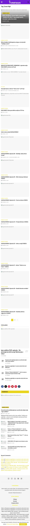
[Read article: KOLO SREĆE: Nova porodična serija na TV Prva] (15, 100)
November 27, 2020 (5, 180)
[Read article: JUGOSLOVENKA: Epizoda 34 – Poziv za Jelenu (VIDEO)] (15, 190)
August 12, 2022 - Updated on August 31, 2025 (10, 45)
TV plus (3, 86)
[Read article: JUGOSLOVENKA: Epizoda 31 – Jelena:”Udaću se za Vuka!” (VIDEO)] (15, 255)
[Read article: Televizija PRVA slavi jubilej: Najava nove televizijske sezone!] (4, 448)
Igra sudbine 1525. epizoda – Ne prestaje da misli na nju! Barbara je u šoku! (12, 352)
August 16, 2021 (5, 112)
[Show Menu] (1, 2)
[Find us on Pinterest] (15, 386)
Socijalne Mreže (15, 503)
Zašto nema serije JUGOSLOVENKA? (9, 132)
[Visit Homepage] (15, 2)
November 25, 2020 (5, 223)
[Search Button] (28, 2)
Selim (2, 460)
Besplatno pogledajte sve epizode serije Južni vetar (16, 378)
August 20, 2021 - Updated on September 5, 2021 (10, 90)
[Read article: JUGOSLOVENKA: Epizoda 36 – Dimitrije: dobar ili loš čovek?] (15, 143)
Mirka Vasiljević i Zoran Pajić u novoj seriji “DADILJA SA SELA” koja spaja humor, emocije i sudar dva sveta (13, 17)
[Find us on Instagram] (9, 386)
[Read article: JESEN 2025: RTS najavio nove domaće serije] (4, 443)
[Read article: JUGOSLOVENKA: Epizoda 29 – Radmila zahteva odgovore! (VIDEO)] (15, 301)
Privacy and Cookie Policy (12, 524)
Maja (2, 462)
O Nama (15, 499)
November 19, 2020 (5, 315)
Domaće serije (6, 13)
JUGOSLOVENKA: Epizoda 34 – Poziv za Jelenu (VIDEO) (14, 200)
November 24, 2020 (5, 245)
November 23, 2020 (5, 268)
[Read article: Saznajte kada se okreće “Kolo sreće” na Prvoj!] (15, 78)
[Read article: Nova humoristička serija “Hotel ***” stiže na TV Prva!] (4, 437)
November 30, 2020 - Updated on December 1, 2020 (10, 157)
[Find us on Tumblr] (19, 386)
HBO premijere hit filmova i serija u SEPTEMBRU (17, 467)
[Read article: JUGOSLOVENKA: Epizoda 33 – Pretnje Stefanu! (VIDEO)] (15, 211)
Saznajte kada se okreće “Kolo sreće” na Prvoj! (12, 88)
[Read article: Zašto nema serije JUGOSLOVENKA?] (15, 122)
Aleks (2, 459)
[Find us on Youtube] (12, 386)
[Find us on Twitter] (5, 386)
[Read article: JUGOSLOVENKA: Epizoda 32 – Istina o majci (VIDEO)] (15, 233)
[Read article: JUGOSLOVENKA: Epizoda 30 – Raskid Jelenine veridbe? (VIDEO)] (15, 278)
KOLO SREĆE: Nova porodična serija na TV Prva (12, 110)
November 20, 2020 (5, 291)
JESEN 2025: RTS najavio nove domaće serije (18, 441)
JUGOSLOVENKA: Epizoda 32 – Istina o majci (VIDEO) (14, 243)
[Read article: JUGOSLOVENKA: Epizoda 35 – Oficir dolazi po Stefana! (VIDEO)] (15, 166)
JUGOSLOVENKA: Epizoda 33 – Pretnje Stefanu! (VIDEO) (14, 222)
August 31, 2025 (6, 21)
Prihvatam (23, 524)
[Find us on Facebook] (2, 386)
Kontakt (15, 501)
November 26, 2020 (5, 202)
